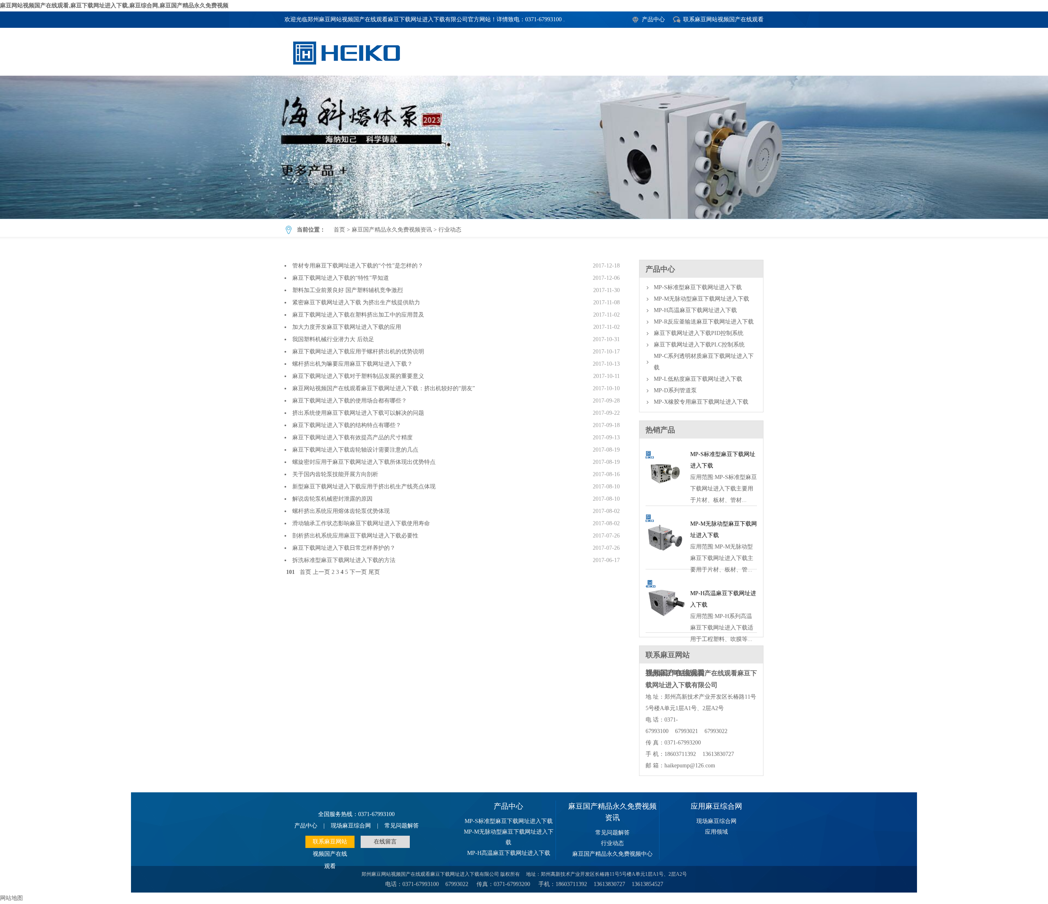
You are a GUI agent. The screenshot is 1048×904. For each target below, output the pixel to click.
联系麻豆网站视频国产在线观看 (723, 19)
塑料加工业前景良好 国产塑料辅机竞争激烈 (347, 290)
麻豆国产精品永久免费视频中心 (612, 854)
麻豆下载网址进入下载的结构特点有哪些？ (346, 425)
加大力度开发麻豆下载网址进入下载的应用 (346, 327)
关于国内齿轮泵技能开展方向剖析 (335, 474)
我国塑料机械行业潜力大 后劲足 (333, 339)
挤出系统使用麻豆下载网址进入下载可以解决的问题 (358, 413)
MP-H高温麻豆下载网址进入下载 (695, 310)
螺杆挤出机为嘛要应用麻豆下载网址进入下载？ (352, 364)
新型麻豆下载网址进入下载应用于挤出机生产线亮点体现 (364, 486)
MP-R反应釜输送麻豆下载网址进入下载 (704, 322)
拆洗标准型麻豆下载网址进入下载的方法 (343, 560)
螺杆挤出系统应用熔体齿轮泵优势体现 (341, 511)
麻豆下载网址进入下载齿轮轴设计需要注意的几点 (355, 450)
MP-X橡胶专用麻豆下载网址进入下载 (701, 402)
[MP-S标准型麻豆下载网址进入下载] (665, 496)
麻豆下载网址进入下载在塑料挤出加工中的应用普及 (358, 315)
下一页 (358, 572)
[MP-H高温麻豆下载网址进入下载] (665, 623)
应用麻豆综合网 (716, 806)
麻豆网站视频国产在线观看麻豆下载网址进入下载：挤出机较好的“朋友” (383, 388)
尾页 (374, 572)
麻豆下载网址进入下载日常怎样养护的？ (343, 548)
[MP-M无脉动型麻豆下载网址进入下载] (665, 559)
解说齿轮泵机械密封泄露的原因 (332, 499)
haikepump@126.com (689, 765)
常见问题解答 (401, 826)
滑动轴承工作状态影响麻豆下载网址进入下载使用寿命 (361, 523)
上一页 (321, 572)
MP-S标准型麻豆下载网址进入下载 (698, 287)
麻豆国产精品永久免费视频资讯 (392, 230)
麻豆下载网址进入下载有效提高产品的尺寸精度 (352, 437)
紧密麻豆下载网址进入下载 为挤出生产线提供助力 (356, 302)
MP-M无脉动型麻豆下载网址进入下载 (701, 299)
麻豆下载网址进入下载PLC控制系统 (699, 345)
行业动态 (524, 147)
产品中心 (653, 19)
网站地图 (11, 898)
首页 (339, 230)
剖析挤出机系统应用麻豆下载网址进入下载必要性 (355, 536)
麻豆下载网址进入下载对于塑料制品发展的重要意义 (358, 376)
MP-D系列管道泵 (675, 390)
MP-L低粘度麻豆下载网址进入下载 (698, 379)
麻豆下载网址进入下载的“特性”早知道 (340, 278)
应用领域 (716, 832)
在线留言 (385, 842)
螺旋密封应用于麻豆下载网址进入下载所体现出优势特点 (364, 462)
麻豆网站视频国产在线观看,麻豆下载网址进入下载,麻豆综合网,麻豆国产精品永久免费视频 (114, 5)
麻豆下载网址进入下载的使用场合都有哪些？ (349, 401)
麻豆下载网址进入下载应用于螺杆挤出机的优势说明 (358, 352)
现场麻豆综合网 (351, 826)
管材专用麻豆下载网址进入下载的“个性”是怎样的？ (357, 266)
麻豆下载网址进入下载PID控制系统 (698, 333)
